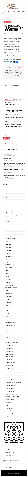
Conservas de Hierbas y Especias (13, 382)
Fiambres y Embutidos (11, 236)
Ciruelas (8, 279)
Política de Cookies (9, 455)
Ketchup (8, 334)
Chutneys (8, 331)
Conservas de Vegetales (10, 238)
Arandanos (8, 302)
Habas (7, 319)
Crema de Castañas (10, 362)
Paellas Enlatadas (10, 399)
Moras (7, 305)
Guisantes (8, 253)
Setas (7, 262)
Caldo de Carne (9, 348)
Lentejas (8, 313)
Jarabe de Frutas (10, 368)
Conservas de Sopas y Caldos (12, 342)
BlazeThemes (16, 473)
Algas (7, 204)
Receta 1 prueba (8, 158)
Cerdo (7, 227)
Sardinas (8, 192)
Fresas (7, 290)
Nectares (8, 416)
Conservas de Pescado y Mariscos (13, 189)
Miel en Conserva (10, 365)
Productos (7, 22)
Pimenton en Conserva (11, 394)
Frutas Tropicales (10, 285)
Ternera (7, 221)
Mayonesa (8, 337)
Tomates (8, 241)
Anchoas (8, 207)
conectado (19, 89)
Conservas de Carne (9, 218)
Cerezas (8, 282)
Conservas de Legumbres (11, 307)
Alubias (7, 316)
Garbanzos (8, 311)
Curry (7, 405)
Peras (7, 270)
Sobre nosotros (8, 467)
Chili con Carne (9, 408)
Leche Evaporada (10, 377)
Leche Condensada (10, 374)
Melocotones (9, 267)
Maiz (7, 259)
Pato (7, 230)
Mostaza (8, 340)
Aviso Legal (7, 449)
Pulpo (7, 201)
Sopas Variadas (9, 354)
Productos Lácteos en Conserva (12, 371)
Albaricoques (9, 296)
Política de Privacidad (10, 452)
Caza (7, 233)
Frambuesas (9, 293)
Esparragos (8, 247)
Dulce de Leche (9, 359)
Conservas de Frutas (10, 264)
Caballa (7, 209)
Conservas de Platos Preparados (12, 396)
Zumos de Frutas (10, 413)
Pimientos (8, 244)
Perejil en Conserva (10, 388)
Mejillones (8, 198)
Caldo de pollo (9, 345)
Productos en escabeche (12, 215)
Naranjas (8, 299)
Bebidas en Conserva (10, 410)
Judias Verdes (9, 256)
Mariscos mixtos (10, 212)
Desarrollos (7, 33)
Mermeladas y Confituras (11, 287)
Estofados (8, 402)
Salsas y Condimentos (10, 322)
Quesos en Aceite (10, 380)
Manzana (8, 276)
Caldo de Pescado (10, 351)
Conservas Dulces (9, 356)
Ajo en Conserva (10, 391)
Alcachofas (8, 250)
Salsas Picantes (9, 328)
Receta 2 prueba (8, 154)
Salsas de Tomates (10, 325)
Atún (7, 195)
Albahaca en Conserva (11, 385)
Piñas (7, 273)
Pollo (7, 224)
